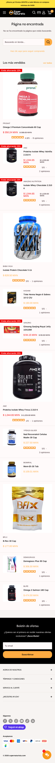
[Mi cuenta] (43, 12)
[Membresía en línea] (39, 12)
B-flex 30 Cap (9, 541)
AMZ (25, 148)
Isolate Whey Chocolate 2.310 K (37, 187)
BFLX (5, 537)
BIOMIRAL (27, 463)
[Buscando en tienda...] (48, 42)
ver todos (47, 63)
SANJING (27, 323)
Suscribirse (27, 654)
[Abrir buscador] (34, 12)
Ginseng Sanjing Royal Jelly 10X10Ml (37, 328)
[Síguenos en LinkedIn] (33, 721)
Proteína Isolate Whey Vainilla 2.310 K (37, 153)
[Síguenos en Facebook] (5, 721)
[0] (49, 12)
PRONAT (6, 123)
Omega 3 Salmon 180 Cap (35, 590)
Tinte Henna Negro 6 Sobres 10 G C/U (36, 296)
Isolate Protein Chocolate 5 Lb (17, 270)
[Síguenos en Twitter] (11, 721)
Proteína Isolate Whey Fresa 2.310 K (20, 410)
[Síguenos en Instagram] (16, 721)
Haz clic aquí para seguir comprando (27, 51)
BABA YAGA (8, 266)
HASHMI (26, 291)
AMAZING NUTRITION (32, 181)
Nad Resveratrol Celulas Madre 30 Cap (35, 436)
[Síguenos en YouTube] (22, 721)
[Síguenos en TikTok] (27, 721)
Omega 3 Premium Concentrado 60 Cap (22, 127)
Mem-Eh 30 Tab (30, 466)
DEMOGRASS (29, 557)
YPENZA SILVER (30, 430)
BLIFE (25, 586)
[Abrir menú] (4, 12)
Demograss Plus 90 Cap (35, 561)
